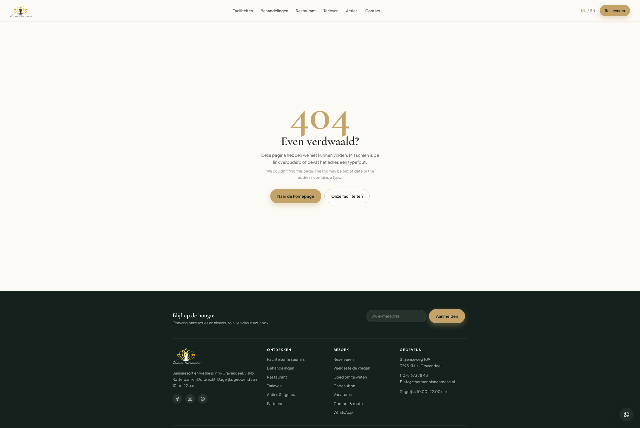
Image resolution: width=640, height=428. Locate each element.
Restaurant (306, 10)
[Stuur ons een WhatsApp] (627, 415)
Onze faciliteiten (347, 196)
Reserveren (615, 10)
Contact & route (348, 403)
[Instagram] (190, 399)
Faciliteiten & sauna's (286, 359)
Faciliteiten (242, 10)
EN (592, 10)
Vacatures (343, 394)
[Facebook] (177, 399)
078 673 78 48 (415, 375)
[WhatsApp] (203, 399)
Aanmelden (447, 316)
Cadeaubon (344, 385)
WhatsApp (343, 412)
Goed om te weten (350, 376)
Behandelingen (274, 10)
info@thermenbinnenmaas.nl (429, 381)
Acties (352, 10)
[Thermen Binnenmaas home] (21, 10)
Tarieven (331, 10)
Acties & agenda (281, 394)
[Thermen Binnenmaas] (186, 356)
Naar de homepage (295, 196)
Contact (372, 10)
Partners (274, 403)
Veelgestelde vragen (352, 368)
